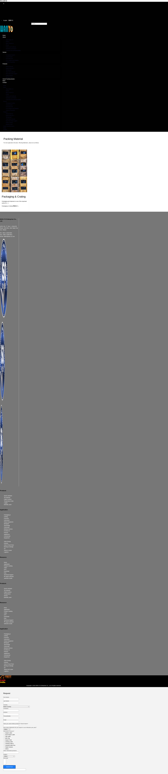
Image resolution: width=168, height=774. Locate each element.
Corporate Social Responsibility (13, 50)
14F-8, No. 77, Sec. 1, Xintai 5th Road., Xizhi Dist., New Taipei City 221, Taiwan (9, 228)
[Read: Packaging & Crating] (14, 191)
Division (5, 712)
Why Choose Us (10, 43)
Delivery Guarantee (10, 62)
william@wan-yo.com (9, 236)
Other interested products (10, 750)
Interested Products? (8, 731)
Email (4, 720)
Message (5, 758)
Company (5, 708)
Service (4, 52)
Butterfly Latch (9, 77)
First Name (6, 697)
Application (4, 510)
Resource (3, 557)
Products (5, 63)
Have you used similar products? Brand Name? (15, 723)
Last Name (6, 701)
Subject (5, 754)
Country (5, 704)
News (4, 80)
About (4, 37)
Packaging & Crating (14, 196)
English (5, 20)
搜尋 (29, 23)
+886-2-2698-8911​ (7, 234)
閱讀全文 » (10, 206)
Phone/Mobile (6, 716)
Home (4, 35)
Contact (5, 82)
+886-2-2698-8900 (7, 233)
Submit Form (9, 767)
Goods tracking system (9, 79)
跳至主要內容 (3, 1)
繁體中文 (10, 20)
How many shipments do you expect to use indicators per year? (19, 727)
